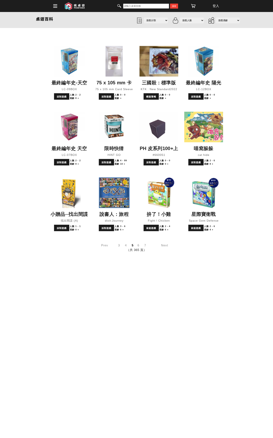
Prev (104, 245)
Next (164, 245)
